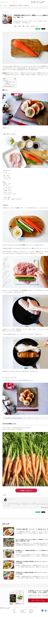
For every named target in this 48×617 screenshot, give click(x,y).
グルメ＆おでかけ (23, 612)
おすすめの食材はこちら (9, 86)
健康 (19, 26)
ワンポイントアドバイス (11, 84)
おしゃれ (32, 26)
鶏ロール (6, 80)
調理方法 (8, 83)
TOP (1, 5)
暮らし (14, 611)
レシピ (28, 26)
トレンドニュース (23, 609)
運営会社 (30, 612)
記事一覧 (30, 609)
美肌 (23, 26)
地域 (14, 609)
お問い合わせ (31, 611)
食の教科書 (22, 611)
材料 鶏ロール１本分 (10, 81)
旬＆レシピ (5, 5)
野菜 (15, 26)
